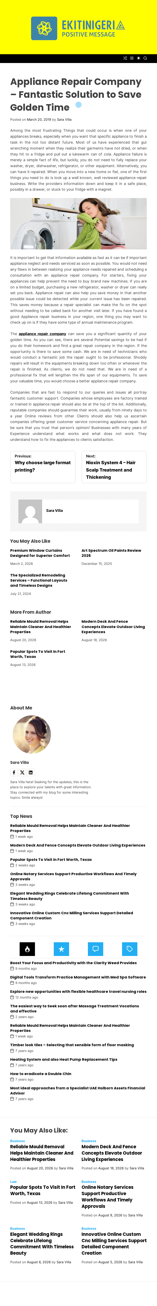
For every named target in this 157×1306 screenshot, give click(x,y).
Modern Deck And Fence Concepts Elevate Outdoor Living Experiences (113, 626)
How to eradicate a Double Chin (40, 1073)
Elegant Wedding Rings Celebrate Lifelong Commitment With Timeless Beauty (42, 1243)
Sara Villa (64, 119)
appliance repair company (42, 334)
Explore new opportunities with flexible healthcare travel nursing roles (78, 991)
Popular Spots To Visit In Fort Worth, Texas (37, 654)
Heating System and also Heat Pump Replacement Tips (63, 1059)
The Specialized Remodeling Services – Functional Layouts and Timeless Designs (38, 580)
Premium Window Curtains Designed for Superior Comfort (40, 553)
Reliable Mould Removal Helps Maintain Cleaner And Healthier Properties (40, 626)
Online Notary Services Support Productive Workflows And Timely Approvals (107, 1196)
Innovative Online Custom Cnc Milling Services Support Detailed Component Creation (71, 915)
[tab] (27, 949)
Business (17, 1141)
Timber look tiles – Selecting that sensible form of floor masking (72, 1044)
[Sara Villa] (30, 511)
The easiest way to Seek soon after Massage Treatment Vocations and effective (74, 1008)
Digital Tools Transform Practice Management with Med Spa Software (78, 977)
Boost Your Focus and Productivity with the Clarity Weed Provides (73, 962)
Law (13, 1182)
